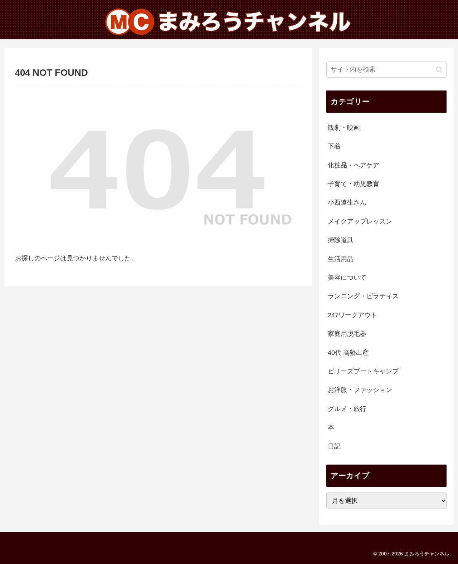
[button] (439, 69)
